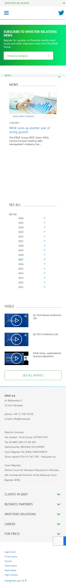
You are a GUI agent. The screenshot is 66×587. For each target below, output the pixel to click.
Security (8, 561)
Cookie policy (11, 565)
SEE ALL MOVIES (33, 375)
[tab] (33, 218)
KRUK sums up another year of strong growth (29, 130)
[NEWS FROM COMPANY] (33, 105)
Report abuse (10, 570)
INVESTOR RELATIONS (17, 3)
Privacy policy (11, 556)
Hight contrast (11, 574)
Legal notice (10, 551)
